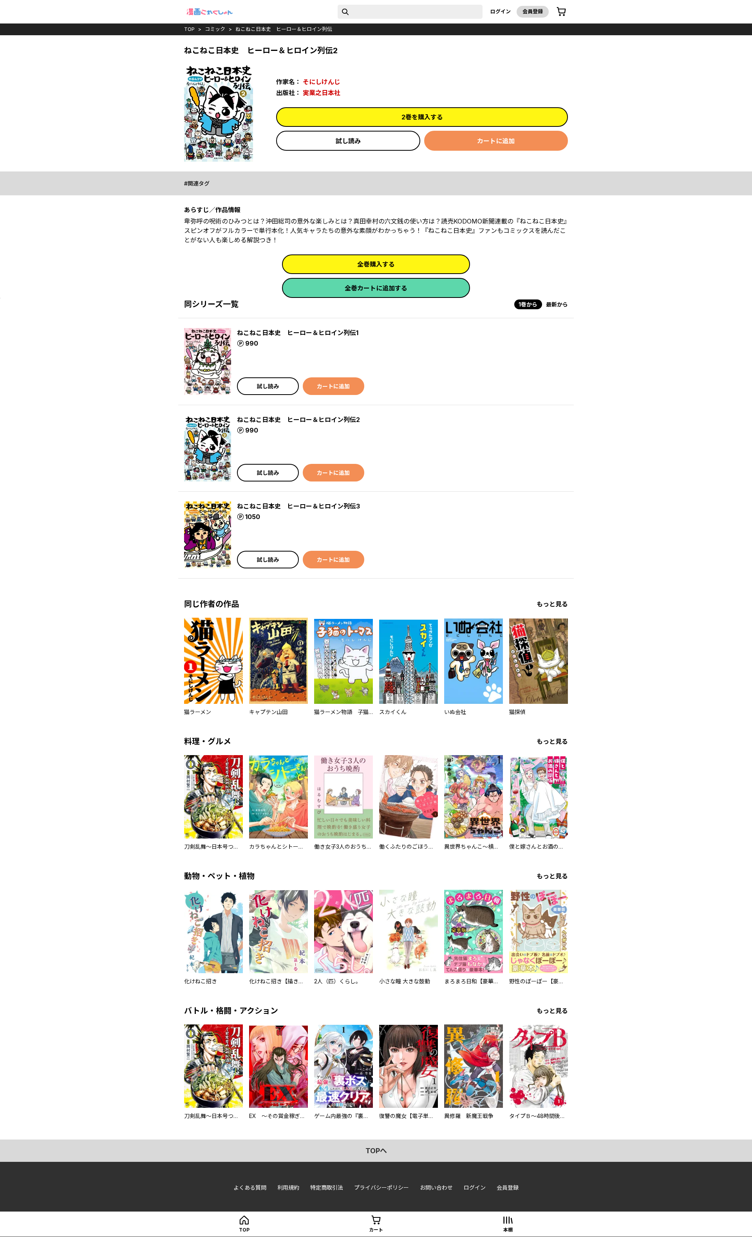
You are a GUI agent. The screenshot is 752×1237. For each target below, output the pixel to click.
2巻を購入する (422, 117)
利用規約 (288, 1187)
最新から (557, 304)
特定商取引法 (326, 1187)
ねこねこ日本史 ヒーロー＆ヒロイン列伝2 (298, 420)
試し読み (348, 141)
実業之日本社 (321, 93)
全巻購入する (376, 264)
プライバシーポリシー (381, 1187)
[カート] (561, 11)
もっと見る (552, 604)
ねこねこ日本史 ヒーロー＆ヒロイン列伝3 (298, 506)
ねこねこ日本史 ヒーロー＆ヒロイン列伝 (283, 29)
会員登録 (532, 11)
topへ (376, 1151)
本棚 (508, 1230)
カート (376, 1230)
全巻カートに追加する (376, 288)
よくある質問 (249, 1187)
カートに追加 (496, 141)
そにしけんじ (321, 82)
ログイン (500, 11)
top (189, 29)
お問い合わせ (436, 1187)
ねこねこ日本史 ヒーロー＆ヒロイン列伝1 (297, 333)
